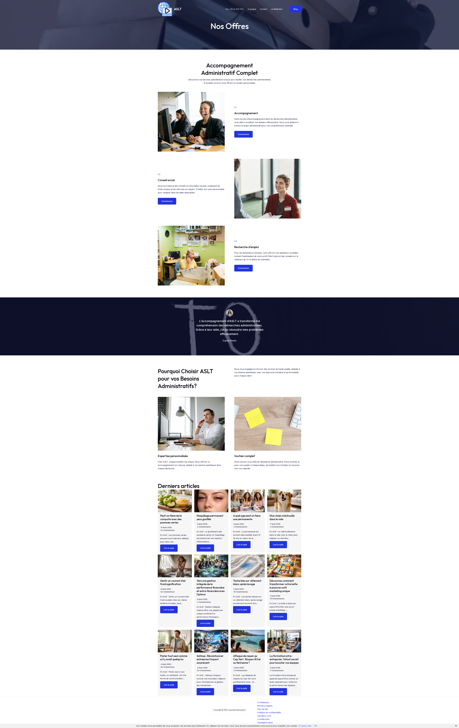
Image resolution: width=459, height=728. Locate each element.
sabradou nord (264, 716)
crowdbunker (263, 719)
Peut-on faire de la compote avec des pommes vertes (171, 519)
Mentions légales (265, 706)
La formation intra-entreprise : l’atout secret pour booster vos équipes (284, 659)
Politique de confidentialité (269, 712)
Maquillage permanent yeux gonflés (210, 517)
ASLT (177, 9)
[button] (294, 9)
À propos (252, 9)
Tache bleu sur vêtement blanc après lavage (247, 582)
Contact (263, 9)
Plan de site (262, 709)
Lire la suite (169, 548)
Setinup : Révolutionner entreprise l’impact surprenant (210, 659)
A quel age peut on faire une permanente (246, 517)
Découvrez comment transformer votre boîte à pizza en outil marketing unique (284, 586)
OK (315, 726)
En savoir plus (304, 726)
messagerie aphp (265, 722)
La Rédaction (277, 9)
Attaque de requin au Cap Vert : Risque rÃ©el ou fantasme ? (246, 659)
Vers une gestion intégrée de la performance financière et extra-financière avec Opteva (211, 587)
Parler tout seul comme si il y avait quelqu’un (173, 657)
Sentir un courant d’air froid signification (173, 582)
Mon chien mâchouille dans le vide (282, 517)
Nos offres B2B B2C (234, 9)
